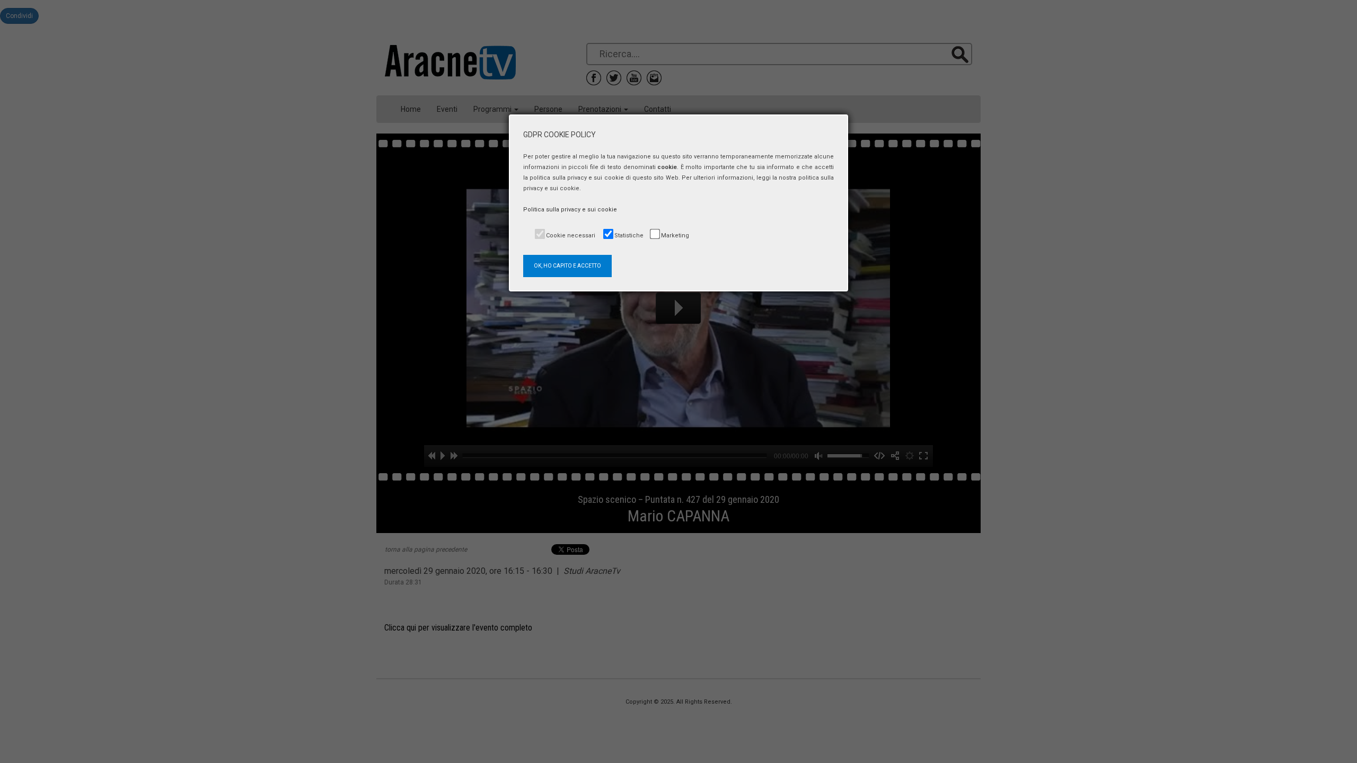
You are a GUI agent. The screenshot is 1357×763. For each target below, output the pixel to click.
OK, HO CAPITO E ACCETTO (567, 266)
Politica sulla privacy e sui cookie (570, 209)
